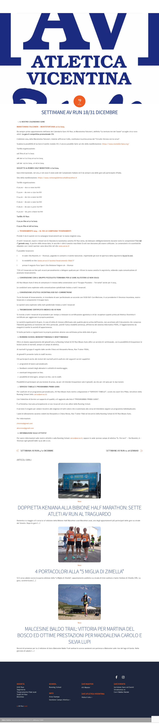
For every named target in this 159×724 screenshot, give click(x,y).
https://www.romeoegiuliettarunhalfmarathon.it (57, 178)
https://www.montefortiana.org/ (115, 144)
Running (95, 5)
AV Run (21, 706)
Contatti (136, 5)
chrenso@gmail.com (25, 423)
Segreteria (21, 689)
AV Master (86, 687)
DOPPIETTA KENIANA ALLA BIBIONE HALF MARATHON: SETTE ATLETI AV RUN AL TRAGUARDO (79, 510)
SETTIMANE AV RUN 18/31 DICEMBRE (79, 112)
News (86, 5)
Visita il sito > (87, 697)
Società (78, 5)
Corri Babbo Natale (121, 692)
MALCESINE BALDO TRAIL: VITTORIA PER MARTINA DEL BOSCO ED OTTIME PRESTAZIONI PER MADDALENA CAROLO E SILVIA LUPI (79, 635)
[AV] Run (20, 687)
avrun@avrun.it (40, 394)
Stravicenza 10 (119, 689)
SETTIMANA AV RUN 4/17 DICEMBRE (36, 450)
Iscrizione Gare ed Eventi (119, 5)
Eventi (104, 5)
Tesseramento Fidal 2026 (26, 692)
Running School (55, 687)
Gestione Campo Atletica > (59, 700)
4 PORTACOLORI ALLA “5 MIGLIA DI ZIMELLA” (79, 571)
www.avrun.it (64, 246)
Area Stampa (54, 697)
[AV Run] (29, 9)
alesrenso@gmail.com (25, 428)
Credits (41, 720)
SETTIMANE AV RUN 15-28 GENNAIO (122, 450)
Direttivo (20, 697)
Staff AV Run (22, 694)
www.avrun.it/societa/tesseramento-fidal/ (55, 260)
